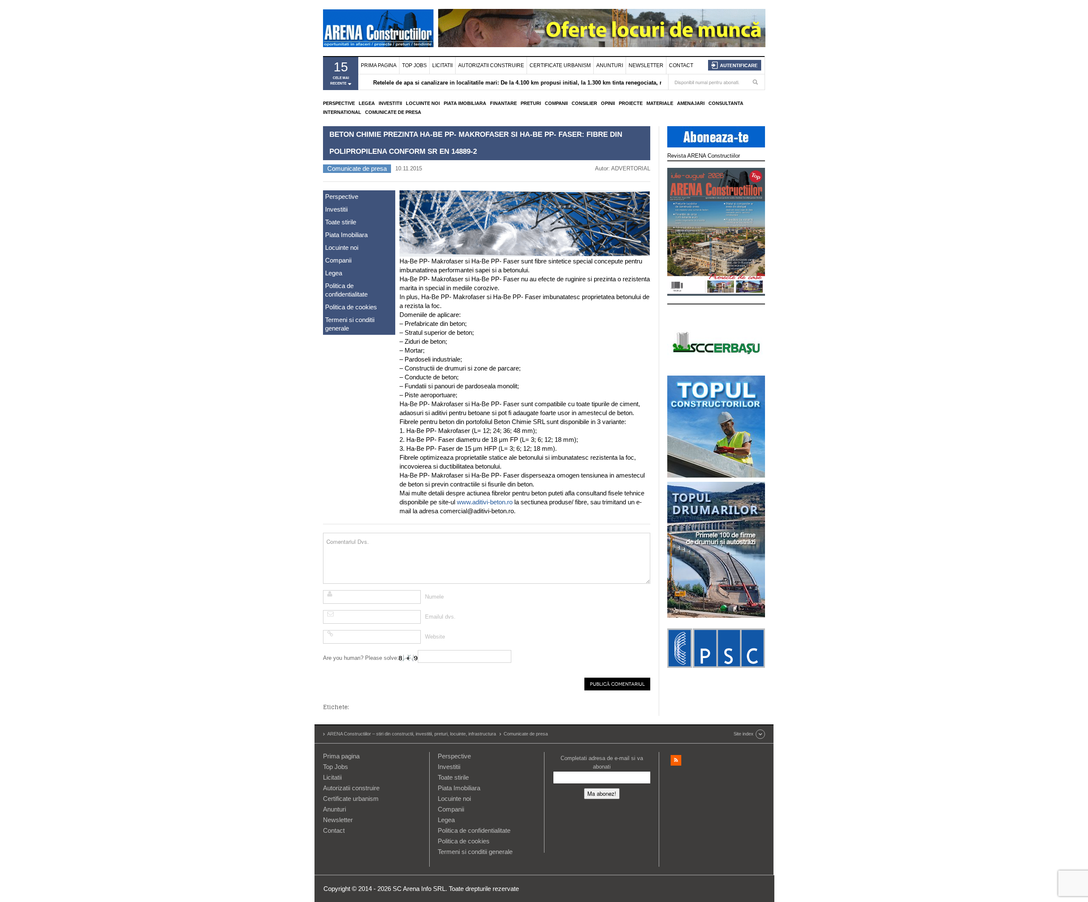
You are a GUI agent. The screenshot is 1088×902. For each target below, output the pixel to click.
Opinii (608, 103)
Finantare (503, 103)
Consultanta (725, 103)
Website (435, 636)
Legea (367, 103)
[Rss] (676, 760)
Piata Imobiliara (465, 103)
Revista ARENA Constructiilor (703, 156)
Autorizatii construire (491, 65)
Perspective (339, 103)
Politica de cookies (351, 307)
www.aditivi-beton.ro (485, 502)
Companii (556, 103)
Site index (744, 733)
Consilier (584, 103)
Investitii (390, 103)
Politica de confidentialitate (346, 290)
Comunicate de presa (393, 112)
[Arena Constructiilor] (378, 28)
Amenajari (691, 103)
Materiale (659, 103)
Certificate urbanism (560, 65)
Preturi (531, 103)
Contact (681, 65)
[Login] (734, 65)
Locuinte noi (423, 103)
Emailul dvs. (440, 617)
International (342, 112)
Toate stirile (340, 222)
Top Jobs (414, 65)
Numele (434, 597)
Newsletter (646, 65)
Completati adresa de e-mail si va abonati (602, 762)
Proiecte (631, 103)
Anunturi (609, 65)
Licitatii (442, 65)
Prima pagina (379, 65)
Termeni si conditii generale (349, 324)
